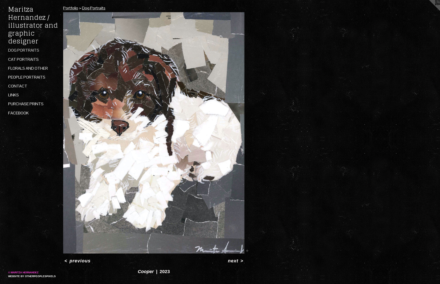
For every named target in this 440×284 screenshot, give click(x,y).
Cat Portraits (23, 59)
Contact (17, 86)
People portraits (26, 77)
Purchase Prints (26, 104)
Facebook (18, 113)
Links (13, 95)
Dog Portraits (23, 50)
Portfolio (70, 8)
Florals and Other (28, 68)
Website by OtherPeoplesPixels (32, 276)
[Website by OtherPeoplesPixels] (430, 10)
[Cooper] (153, 132)
